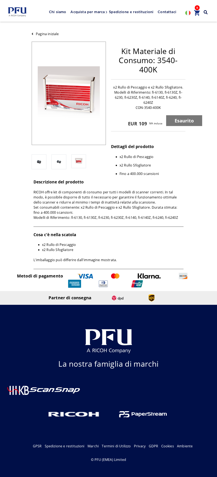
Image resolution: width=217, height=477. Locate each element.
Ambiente (185, 446)
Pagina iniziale (47, 34)
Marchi (93, 446)
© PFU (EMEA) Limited (108, 459)
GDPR (153, 446)
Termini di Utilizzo (116, 446)
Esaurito (184, 120)
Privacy (140, 446)
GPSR (37, 446)
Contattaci (167, 12)
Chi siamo (57, 12)
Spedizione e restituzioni (131, 12)
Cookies (167, 446)
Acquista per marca (87, 12)
